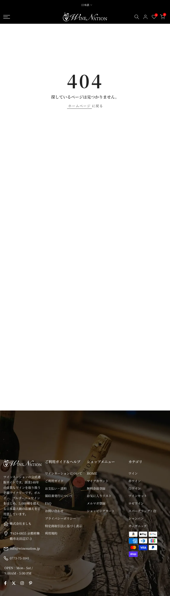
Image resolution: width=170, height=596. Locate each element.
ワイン (133, 473)
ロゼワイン (136, 503)
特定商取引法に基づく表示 (63, 526)
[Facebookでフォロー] (5, 583)
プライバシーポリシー (60, 518)
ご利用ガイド (54, 481)
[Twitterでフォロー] (14, 583)
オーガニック (137, 526)
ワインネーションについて (63, 473)
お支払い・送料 (56, 488)
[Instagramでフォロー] (22, 583)
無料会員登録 (96, 488)
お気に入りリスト (99, 495)
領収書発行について (59, 495)
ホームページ (79, 105)
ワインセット (137, 495)
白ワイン (134, 488)
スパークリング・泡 (142, 511)
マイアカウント (97, 481)
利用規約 (51, 533)
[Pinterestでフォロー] (31, 583)
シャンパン (136, 518)
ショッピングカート (101, 511)
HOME (92, 473)
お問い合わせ (54, 511)
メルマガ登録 (96, 503)
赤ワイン (134, 481)
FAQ (48, 503)
